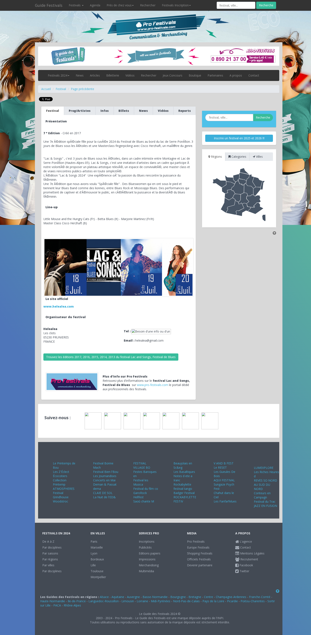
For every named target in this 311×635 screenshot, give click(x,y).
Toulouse (97, 571)
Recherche (266, 5)
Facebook (246, 565)
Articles (95, 75)
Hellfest (138, 497)
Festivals (75, 5)
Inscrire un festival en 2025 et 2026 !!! (239, 138)
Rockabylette (182, 484)
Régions (216, 157)
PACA (57, 605)
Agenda (95, 5)
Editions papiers (149, 553)
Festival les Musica (140, 482)
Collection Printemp (59, 482)
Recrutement (248, 559)
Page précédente (82, 89)
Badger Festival (184, 493)
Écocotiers (60, 476)
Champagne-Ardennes (231, 597)
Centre (208, 597)
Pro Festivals (196, 541)
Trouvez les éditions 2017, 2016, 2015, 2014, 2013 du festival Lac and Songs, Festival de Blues (111, 357)
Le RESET (220, 467)
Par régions (50, 559)
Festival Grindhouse (61, 495)
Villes (259, 157)
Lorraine (142, 601)
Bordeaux (97, 559)
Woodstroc (60, 501)
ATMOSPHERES (63, 489)
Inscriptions (146, 541)
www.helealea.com (58, 306)
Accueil (46, 89)
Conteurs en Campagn (262, 495)
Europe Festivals (198, 547)
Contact (253, 75)
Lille (93, 565)
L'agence (245, 541)
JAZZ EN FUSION (265, 506)
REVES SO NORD (265, 480)
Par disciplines (52, 547)
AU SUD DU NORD (262, 487)
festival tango (182, 489)
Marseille (97, 547)
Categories (238, 157)
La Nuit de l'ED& (104, 497)
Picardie (232, 601)
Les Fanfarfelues (225, 501)
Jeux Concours (172, 75)
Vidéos (130, 75)
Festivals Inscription (175, 5)
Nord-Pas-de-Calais (186, 601)
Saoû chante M (143, 501)
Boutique (195, 75)
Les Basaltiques (184, 472)
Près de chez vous (119, 5)
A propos (236, 75)
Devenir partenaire (199, 565)
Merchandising (149, 565)
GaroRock (140, 493)
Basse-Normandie (155, 597)
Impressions (147, 559)
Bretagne (195, 597)
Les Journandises (104, 476)
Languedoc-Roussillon (103, 601)
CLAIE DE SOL (103, 493)
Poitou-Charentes (253, 601)
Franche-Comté (259, 597)
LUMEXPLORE (263, 468)
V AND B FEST (224, 463)
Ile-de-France (77, 601)
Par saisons (50, 553)
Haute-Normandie (52, 601)
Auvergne (133, 597)
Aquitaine (117, 597)
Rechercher (148, 5)
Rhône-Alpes (72, 605)
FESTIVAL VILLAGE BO (141, 465)
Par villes (48, 565)
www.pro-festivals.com (152, 385)
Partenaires (215, 75)
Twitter (244, 571)
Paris (94, 541)
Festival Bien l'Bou (105, 472)
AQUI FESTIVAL (224, 480)
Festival (61, 89)
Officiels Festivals (199, 559)
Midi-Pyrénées (160, 601)
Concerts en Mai (104, 480)
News (80, 75)
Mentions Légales (251, 553)
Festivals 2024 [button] (57, 75)
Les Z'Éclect (61, 472)
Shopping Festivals (199, 553)
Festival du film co (145, 489)
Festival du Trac (264, 502)
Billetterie (112, 75)
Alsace (104, 597)
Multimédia (146, 571)
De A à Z (48, 541)
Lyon (94, 553)
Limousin (127, 601)
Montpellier (98, 577)
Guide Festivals (48, 5)
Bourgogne (178, 597)
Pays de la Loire (213, 601)
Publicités (145, 547)
